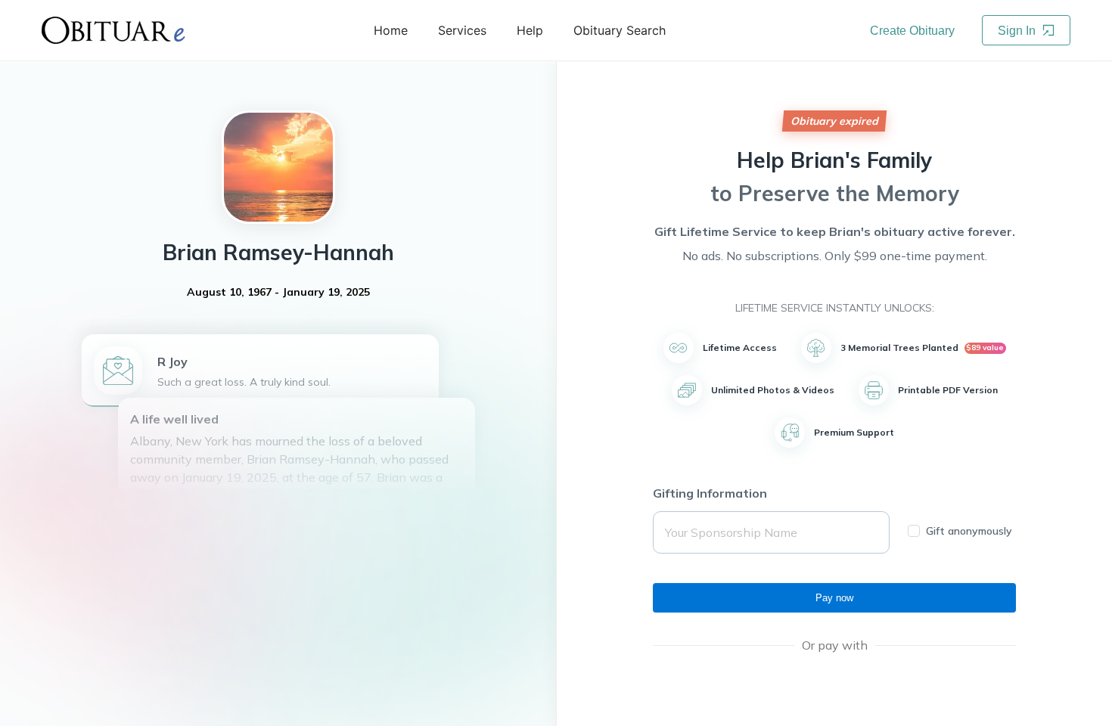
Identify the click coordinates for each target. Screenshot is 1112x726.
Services (462, 30)
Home (391, 30)
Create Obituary (912, 30)
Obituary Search (619, 30)
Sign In (1018, 30)
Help (530, 30)
